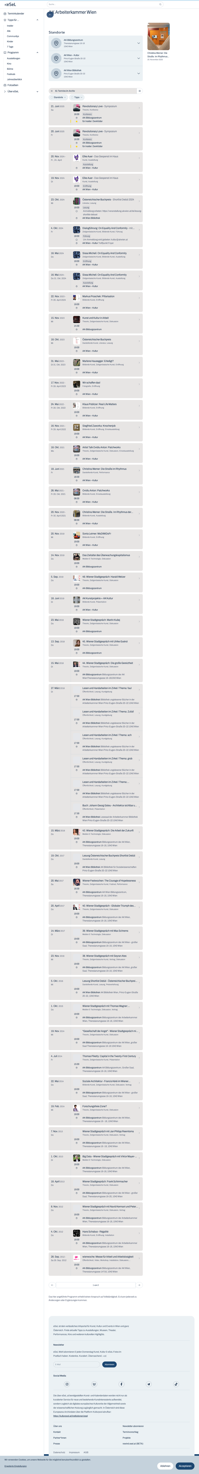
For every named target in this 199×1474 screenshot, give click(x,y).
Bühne (10, 69)
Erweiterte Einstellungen (16, 1466)
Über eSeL (13, 91)
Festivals (11, 74)
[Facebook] (121, 1384)
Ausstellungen (13, 58)
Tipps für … (13, 20)
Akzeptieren (185, 1466)
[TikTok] (176, 1384)
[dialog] (99, 1465)
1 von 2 (96, 1285)
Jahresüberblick (14, 79)
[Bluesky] (94, 1384)
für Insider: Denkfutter (92, 121)
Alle (8, 31)
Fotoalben (13, 85)
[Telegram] (149, 1384)
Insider (10, 25)
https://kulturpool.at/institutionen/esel (70, 1416)
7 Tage (10, 46)
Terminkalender (16, 13)
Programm (13, 52)
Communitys (13, 36)
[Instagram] (67, 1384)
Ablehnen (165, 1466)
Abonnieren (109, 1364)
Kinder (10, 41)
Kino (9, 63)
